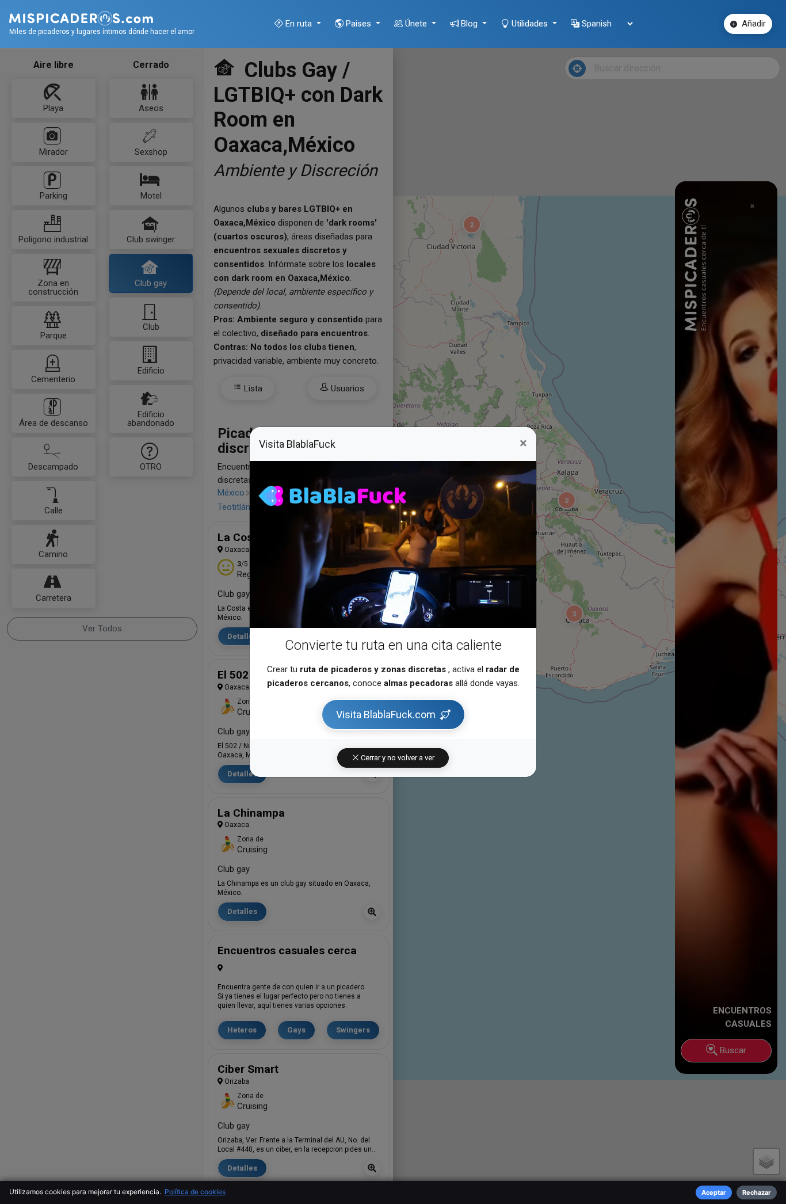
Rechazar (756, 1192)
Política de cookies (195, 1191)
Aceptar (713, 1192)
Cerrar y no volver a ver (396, 757)
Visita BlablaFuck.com (386, 714)
